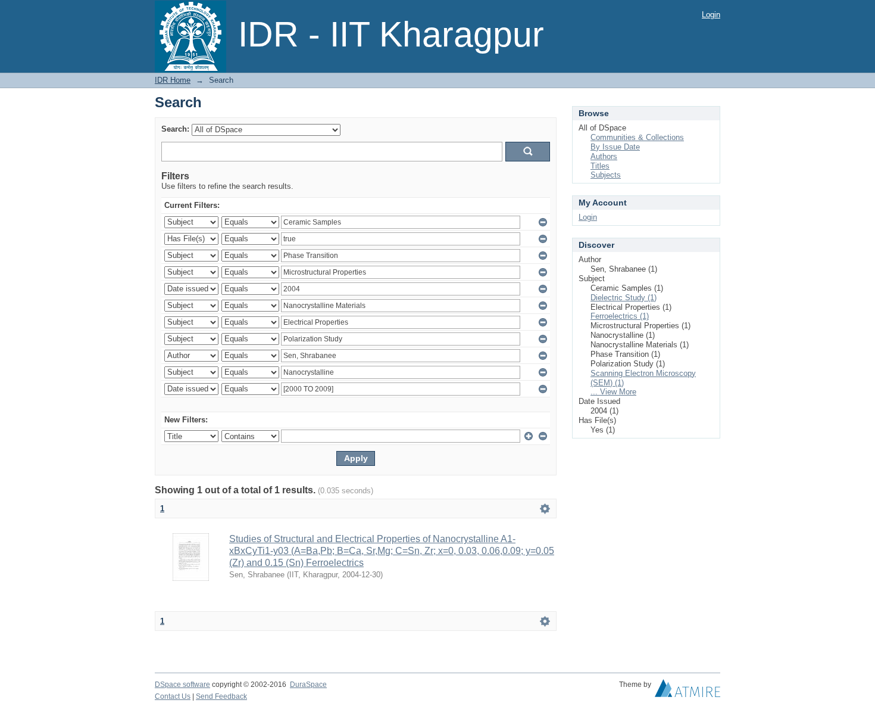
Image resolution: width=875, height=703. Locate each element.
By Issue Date (615, 146)
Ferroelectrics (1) (619, 316)
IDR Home (172, 80)
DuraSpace (308, 684)
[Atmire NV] (687, 691)
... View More (613, 391)
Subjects (605, 174)
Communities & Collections (637, 137)
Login (711, 14)
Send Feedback (221, 696)
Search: (175, 129)
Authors (603, 156)
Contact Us (172, 696)
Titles (600, 165)
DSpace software (182, 684)
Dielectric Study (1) (623, 297)
